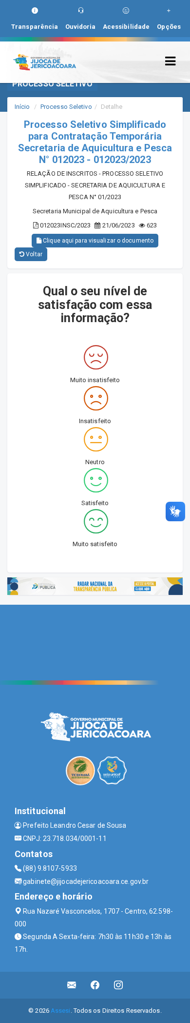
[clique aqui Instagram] (118, 985)
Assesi (61, 1010)
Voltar (33, 254)
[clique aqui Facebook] (95, 985)
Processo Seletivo (66, 106)
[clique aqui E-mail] (71, 985)
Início (22, 106)
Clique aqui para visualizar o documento (97, 240)
